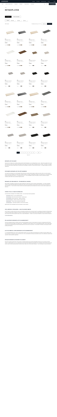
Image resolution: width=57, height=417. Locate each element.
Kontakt (49, 1)
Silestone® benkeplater (9, 199)
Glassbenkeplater (8, 201)
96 (40, 23)
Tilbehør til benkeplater (16, 16)
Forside (5, 7)
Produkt (49, 23)
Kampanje (33, 1)
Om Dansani (37, 1)
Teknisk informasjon (43, 1)
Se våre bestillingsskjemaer (9, 215)
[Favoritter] (46, 4)
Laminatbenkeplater (9, 202)
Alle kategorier (8, 16)
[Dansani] (4, 1)
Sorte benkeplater (8, 198)
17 (38, 152)
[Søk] (44, 4)
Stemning (44, 23)
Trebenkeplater (8, 195)
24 (37, 23)
